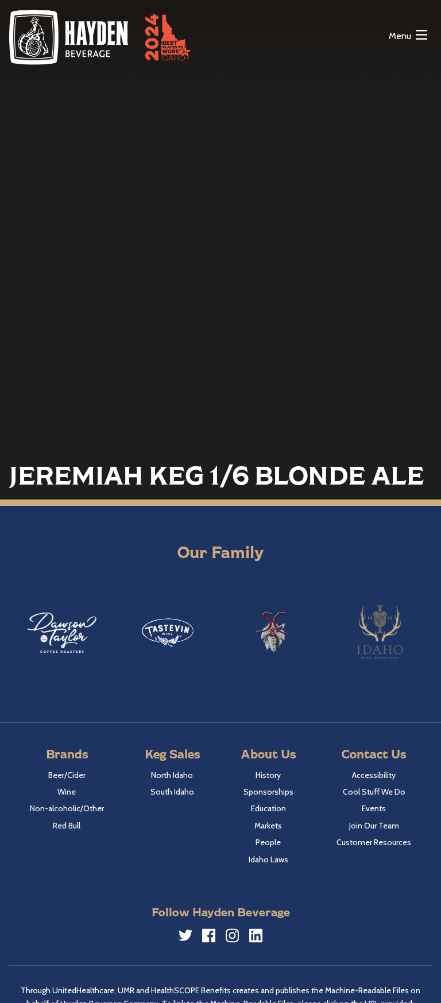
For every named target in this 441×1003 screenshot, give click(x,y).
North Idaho (172, 775)
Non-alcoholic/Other (67, 808)
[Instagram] (232, 937)
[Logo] (69, 37)
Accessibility (374, 775)
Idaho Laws (268, 859)
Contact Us (374, 753)
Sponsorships (268, 792)
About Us (268, 753)
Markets (268, 825)
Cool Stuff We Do (374, 792)
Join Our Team (374, 825)
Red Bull (66, 825)
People (268, 842)
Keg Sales (172, 753)
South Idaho (172, 792)
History (268, 775)
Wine (66, 792)
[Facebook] (209, 937)
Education (268, 808)
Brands (67, 753)
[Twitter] (185, 937)
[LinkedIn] (256, 937)
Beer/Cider (67, 775)
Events (374, 808)
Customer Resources (373, 842)
